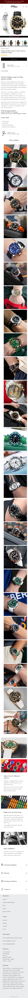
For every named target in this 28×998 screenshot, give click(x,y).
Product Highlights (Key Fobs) (9, 941)
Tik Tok (4, 929)
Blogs (4, 905)
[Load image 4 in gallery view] (24, 43)
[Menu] (1, 6)
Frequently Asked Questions (9, 902)
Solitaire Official (15, 996)
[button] (4, 55)
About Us (5, 899)
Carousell (5, 926)
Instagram (5, 923)
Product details (4, 71)
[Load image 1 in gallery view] (3, 43)
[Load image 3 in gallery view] (17, 43)
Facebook (5, 920)
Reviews (4, 908)
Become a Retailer (7, 911)
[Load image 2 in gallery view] (10, 43)
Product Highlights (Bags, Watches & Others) (12, 938)
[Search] (23, 6)
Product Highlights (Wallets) (9, 944)
